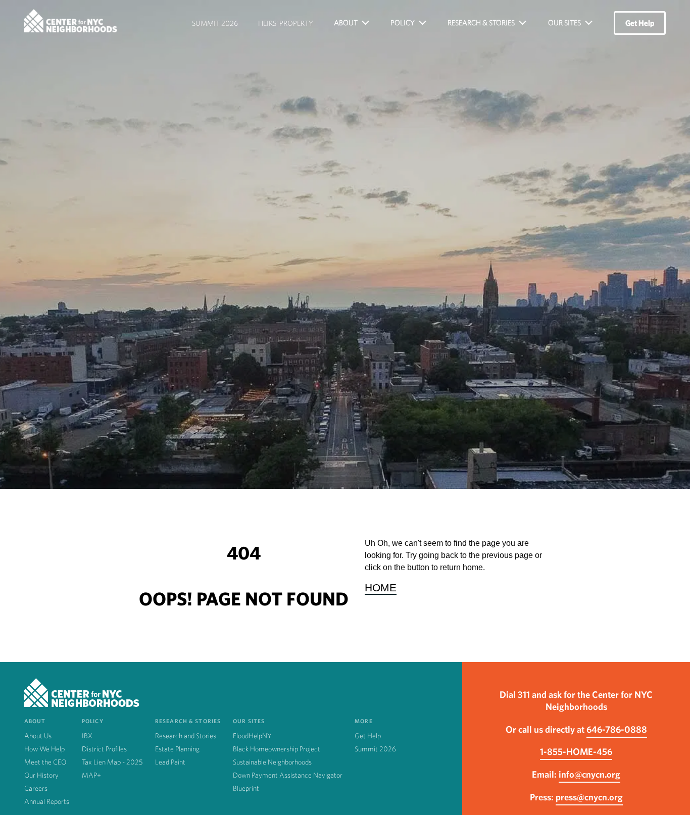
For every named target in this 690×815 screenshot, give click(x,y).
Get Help (639, 23)
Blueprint (246, 788)
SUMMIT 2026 (215, 23)
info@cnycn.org (589, 774)
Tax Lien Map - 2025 (112, 762)
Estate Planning (177, 749)
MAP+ (91, 775)
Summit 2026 (375, 749)
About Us (38, 736)
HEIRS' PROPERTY (285, 23)
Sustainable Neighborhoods (272, 762)
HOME (381, 587)
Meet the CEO (45, 762)
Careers (35, 788)
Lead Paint (170, 762)
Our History (41, 775)
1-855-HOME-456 (576, 751)
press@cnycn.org (589, 796)
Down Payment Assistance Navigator (287, 775)
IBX (87, 736)
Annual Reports (46, 801)
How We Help (44, 749)
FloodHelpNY (252, 736)
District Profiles (104, 749)
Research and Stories (185, 736)
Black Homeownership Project (276, 749)
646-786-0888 (616, 729)
